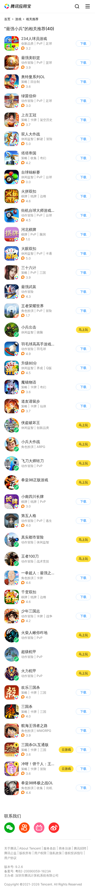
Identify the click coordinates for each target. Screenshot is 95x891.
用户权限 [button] (40, 853)
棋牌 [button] (24, 196)
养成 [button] (40, 368)
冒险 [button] (49, 139)
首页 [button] (7, 19)
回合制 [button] (35, 81)
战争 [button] (49, 616)
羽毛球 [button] (41, 349)
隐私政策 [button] (55, 853)
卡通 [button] (49, 253)
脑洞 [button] (43, 234)
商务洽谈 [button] (65, 848)
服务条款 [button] (50, 848)
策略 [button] (24, 81)
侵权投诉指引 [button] (74, 853)
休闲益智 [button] (27, 139)
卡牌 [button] (33, 120)
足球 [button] (49, 43)
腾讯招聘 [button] (80, 848)
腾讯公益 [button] (10, 853)
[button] (17, 6)
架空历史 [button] (46, 120)
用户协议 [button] (10, 858)
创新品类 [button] (27, 43)
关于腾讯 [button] (10, 848)
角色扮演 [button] (27, 311)
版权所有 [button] (25, 853)
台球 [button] (49, 177)
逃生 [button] (49, 521)
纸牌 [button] (33, 196)
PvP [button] (39, 43)
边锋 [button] (43, 196)
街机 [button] (49, 788)
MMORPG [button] (44, 731)
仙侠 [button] (43, 406)
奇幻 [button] (43, 158)
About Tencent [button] (30, 848)
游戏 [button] (18, 19)
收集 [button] (33, 158)
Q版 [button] (49, 368)
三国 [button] (43, 272)
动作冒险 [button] (27, 62)
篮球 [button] (49, 62)
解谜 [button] (40, 139)
